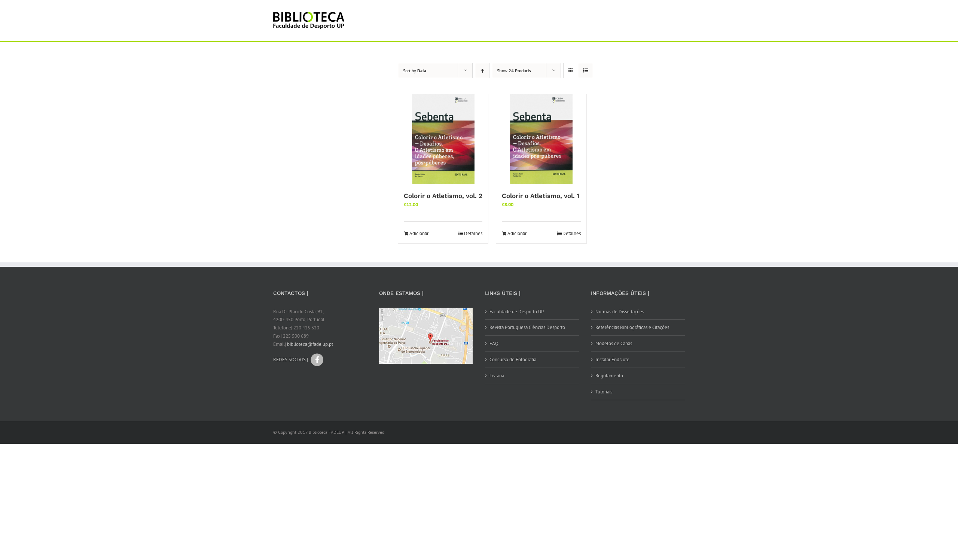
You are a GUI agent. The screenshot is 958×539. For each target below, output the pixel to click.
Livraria (496, 375)
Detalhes (473, 233)
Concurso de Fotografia (512, 359)
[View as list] (585, 70)
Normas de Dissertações (619, 311)
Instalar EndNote (612, 359)
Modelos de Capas (613, 343)
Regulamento (609, 375)
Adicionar (418, 233)
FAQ (493, 343)
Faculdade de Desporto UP (516, 311)
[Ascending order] (482, 70)
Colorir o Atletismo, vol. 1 (540, 196)
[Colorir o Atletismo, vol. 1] (541, 139)
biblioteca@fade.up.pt (310, 344)
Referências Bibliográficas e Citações (632, 327)
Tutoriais (603, 392)
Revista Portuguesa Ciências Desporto (527, 327)
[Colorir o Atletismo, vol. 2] (443, 139)
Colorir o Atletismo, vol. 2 (443, 196)
